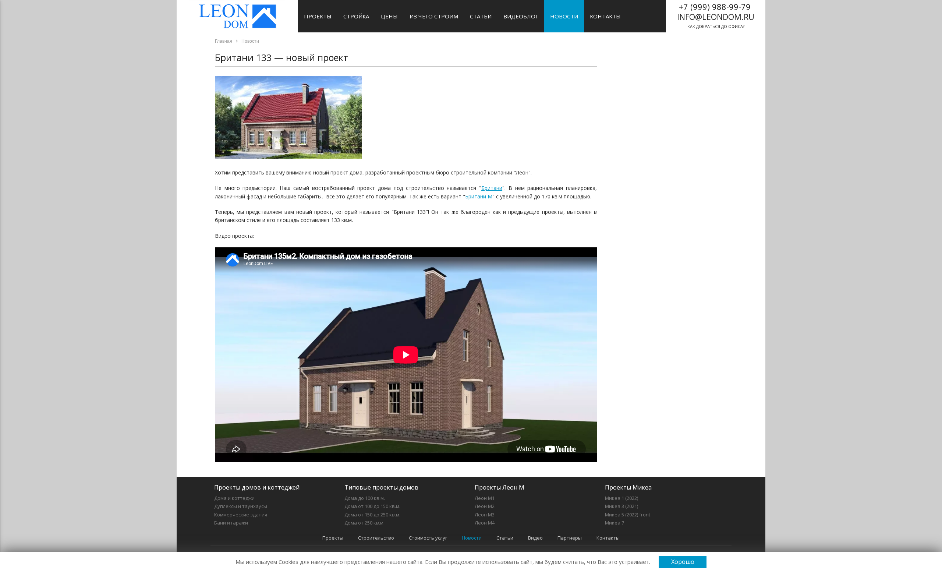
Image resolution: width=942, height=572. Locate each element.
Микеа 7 (614, 522)
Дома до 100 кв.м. (364, 498)
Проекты (318, 16)
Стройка (356, 16)
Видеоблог (520, 16)
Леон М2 (485, 506)
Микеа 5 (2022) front (627, 514)
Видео (535, 537)
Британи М (478, 196)
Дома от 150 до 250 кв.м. (372, 514)
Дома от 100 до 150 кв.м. (372, 506)
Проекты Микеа (628, 487)
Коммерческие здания (240, 514)
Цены (389, 16)
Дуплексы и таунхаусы (240, 506)
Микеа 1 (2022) (621, 498)
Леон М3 (485, 514)
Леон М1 (485, 498)
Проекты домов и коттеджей (257, 487)
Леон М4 (485, 522)
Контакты (605, 16)
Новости (564, 16)
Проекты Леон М (499, 487)
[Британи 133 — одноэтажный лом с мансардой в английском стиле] (288, 156)
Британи (491, 187)
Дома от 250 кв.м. (364, 522)
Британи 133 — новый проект (281, 57)
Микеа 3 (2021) (621, 506)
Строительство (376, 537)
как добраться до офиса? (715, 15)
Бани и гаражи (231, 522)
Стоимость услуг (428, 537)
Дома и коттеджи (234, 498)
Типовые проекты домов (381, 487)
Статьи (481, 16)
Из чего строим (434, 16)
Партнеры (569, 537)
